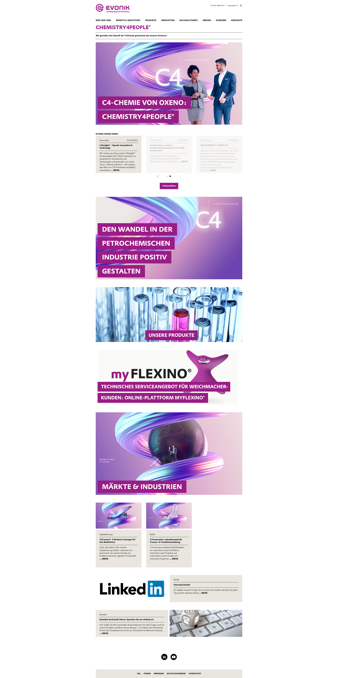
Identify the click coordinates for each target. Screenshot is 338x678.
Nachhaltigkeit (188, 20)
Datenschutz (195, 674)
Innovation (168, 20)
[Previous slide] (158, 176)
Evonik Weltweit (218, 5)
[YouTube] (174, 657)
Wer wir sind (103, 20)
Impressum (159, 674)
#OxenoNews (169, 186)
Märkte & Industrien (128, 20)
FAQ (138, 674)
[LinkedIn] (164, 657)
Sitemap (147, 674)
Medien (207, 20)
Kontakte (236, 20)
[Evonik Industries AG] (113, 8)
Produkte (150, 20)
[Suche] (241, 5)
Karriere (221, 20)
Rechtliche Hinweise (176, 674)
